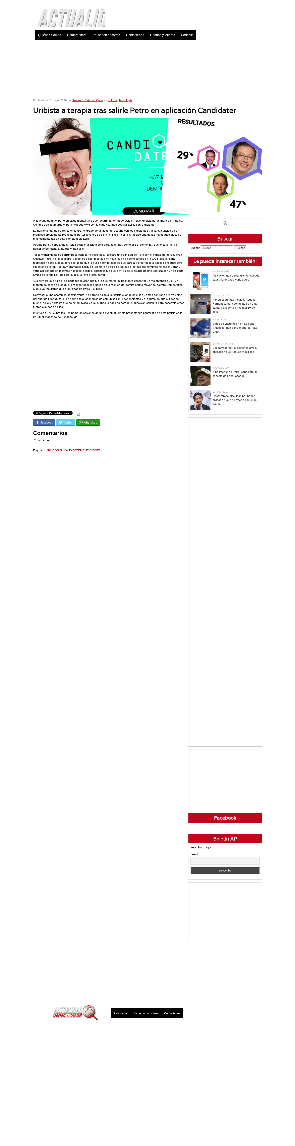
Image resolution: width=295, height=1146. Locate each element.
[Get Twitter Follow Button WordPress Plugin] (78, 414)
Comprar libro (76, 35)
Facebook (229, 4)
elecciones (92, 450)
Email (194, 854)
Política (112, 100)
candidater (73, 450)
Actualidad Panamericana (69, 15)
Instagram (249, 4)
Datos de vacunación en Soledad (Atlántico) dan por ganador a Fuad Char (235, 327)
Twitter (239, 4)
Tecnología (125, 100)
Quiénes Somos (49, 35)
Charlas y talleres (162, 35)
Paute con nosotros (106, 35)
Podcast (187, 35)
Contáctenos (135, 35)
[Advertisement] (148, 68)
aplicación (54, 450)
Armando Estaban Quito (87, 100)
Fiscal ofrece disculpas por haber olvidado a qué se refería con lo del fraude (235, 399)
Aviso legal (120, 1013)
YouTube (259, 4)
